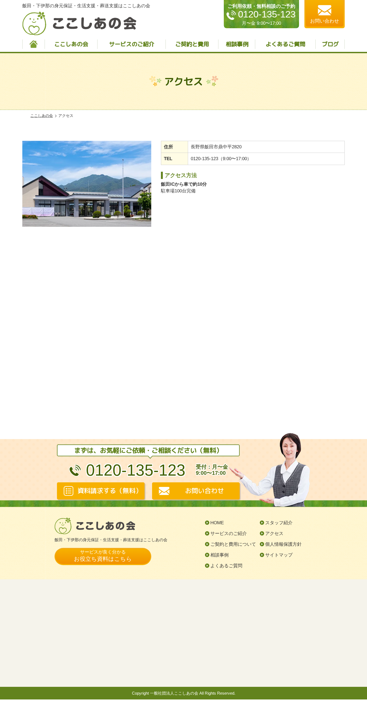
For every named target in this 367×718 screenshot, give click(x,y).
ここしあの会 (71, 44)
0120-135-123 (267, 14)
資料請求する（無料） (109, 490)
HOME (217, 522)
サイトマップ (279, 555)
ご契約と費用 (192, 44)
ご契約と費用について (233, 544)
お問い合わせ (204, 490)
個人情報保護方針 (283, 544)
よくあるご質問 (285, 44)
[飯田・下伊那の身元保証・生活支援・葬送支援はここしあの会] (183, 312)
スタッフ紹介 (279, 522)
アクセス (274, 533)
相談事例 (237, 44)
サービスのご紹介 (131, 44)
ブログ (330, 44)
